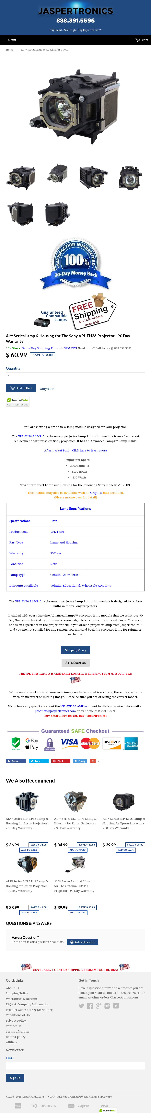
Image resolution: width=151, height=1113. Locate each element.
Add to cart (29, 850)
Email (10, 1058)
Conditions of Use (18, 1015)
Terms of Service (17, 1031)
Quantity (13, 368)
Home (9, 49)
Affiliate (11, 1042)
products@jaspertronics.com (55, 711)
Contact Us (13, 1026)
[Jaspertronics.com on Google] (99, 1007)
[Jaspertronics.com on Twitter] (81, 1007)
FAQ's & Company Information (28, 1004)
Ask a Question (75, 663)
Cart (144, 40)
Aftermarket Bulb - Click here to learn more (75, 450)
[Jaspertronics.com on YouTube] (116, 1007)
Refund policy (15, 1037)
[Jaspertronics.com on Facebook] (90, 1007)
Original (96, 493)
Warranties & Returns (22, 999)
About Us (12, 988)
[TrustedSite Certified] (17, 402)
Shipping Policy (75, 650)
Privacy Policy (16, 1020)
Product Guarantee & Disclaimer (29, 1010)
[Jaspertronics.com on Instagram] (107, 1007)
